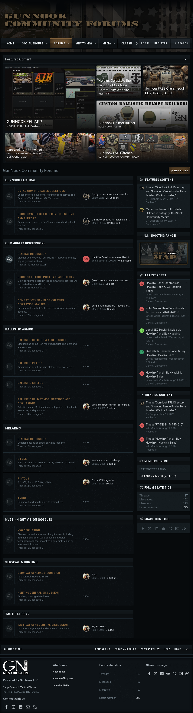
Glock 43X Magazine (103, 480)
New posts (59, 671)
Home (10, 43)
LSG (185, 507)
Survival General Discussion (39, 573)
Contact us (102, 649)
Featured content (159, 179)
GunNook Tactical (20, 180)
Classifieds (130, 43)
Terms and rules (125, 649)
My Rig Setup (99, 626)
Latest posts (155, 275)
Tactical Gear (17, 614)
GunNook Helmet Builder (116, 123)
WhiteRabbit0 (125, 260)
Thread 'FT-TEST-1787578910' (164, 424)
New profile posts (63, 678)
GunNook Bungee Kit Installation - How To (114, 219)
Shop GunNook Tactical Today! (19, 687)
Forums (59, 43)
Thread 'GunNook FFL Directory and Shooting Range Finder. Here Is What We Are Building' (166, 191)
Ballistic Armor (19, 329)
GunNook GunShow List (24, 150)
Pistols (23, 478)
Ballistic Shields (30, 383)
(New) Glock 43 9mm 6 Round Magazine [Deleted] (119, 280)
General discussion (32, 439)
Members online (156, 461)
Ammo (22, 498)
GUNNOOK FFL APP (24, 121)
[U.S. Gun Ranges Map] (163, 263)
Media (107, 43)
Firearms (13, 428)
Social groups (33, 43)
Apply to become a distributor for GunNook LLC (118, 194)
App (94, 574)
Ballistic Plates (30, 363)
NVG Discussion (29, 530)
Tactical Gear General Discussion (43, 625)
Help (167, 649)
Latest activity (61, 685)
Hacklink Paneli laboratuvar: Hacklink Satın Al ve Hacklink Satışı (126, 257)
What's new (84, 43)
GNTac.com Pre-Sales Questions (41, 191)
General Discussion (32, 254)
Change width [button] (13, 649)
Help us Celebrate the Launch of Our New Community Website (114, 85)
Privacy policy (150, 649)
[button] (47, 43)
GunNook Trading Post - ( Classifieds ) (46, 277)
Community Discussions (25, 243)
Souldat (110, 283)
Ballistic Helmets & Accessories (42, 340)
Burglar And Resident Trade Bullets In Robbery (117, 305)
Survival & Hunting (21, 562)
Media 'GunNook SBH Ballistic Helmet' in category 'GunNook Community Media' (164, 213)
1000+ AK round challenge (106, 460)
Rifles (22, 459)
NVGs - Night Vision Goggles (28, 520)
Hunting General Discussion (38, 592)
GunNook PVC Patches (115, 153)
